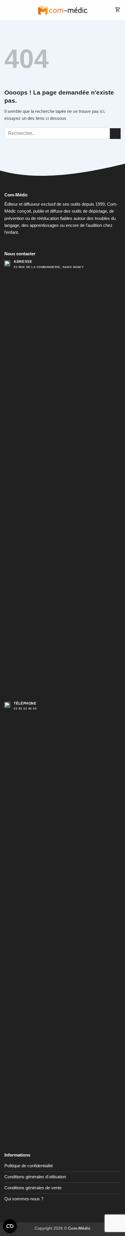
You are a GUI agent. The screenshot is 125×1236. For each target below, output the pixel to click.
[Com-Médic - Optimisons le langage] (62, 10)
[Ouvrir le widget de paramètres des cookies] (10, 1226)
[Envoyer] (115, 133)
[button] (7, 10)
